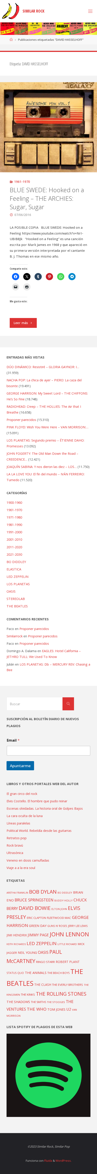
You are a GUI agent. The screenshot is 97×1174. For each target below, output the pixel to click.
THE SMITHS (38, 1002)
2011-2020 (14, 547)
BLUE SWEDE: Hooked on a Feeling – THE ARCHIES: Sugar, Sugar (47, 198)
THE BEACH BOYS (58, 973)
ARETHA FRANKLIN (17, 892)
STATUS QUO (15, 973)
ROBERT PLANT (68, 962)
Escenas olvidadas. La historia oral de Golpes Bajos (45, 808)
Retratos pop (17, 838)
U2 (68, 1009)
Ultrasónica (15, 853)
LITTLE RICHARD (67, 944)
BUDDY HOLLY (63, 900)
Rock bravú (15, 845)
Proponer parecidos (34, 629)
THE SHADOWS (18, 1002)
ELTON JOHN (59, 909)
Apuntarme (20, 765)
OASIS (11, 591)
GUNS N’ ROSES (57, 926)
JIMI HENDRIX (17, 935)
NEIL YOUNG (27, 952)
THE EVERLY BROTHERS (67, 985)
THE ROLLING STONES (61, 993)
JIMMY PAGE (38, 935)
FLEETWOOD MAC (59, 918)
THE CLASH (42, 984)
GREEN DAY (37, 926)
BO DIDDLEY (16, 562)
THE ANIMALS (35, 972)
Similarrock (15, 636)
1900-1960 (14, 502)
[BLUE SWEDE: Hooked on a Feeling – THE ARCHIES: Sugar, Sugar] (48, 127)
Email (13, 740)
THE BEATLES (17, 606)
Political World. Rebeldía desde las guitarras (39, 830)
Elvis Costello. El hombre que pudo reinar (37, 801)
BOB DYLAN (43, 891)
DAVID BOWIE (35, 908)
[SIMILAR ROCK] (10, 11)
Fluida (48, 1161)
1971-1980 (14, 517)
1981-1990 (14, 525)
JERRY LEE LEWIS (78, 926)
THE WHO (36, 1009)
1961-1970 (22, 181)
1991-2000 (14, 532)
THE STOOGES (56, 1002)
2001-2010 (14, 539)
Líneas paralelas (18, 823)
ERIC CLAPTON (36, 918)
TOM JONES (56, 1009)
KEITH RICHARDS (16, 944)
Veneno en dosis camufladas (28, 860)
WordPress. (63, 1161)
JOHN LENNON (69, 934)
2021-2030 (14, 554)
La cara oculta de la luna (25, 816)
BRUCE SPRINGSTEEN (34, 900)
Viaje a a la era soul (21, 868)
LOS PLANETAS (18, 584)
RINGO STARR (45, 962)
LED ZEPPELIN (17, 576)
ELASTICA (14, 569)
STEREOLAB (16, 599)
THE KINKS (28, 995)
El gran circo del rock (22, 794)
